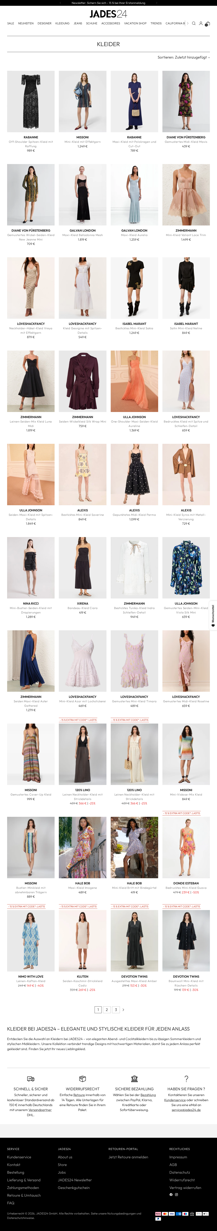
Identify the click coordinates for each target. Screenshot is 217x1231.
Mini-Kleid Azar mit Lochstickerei (82, 701)
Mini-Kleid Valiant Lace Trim (186, 235)
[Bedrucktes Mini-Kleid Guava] (186, 847)
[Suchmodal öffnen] (193, 23)
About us (65, 1157)
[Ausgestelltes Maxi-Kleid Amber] (134, 940)
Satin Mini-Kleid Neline (186, 328)
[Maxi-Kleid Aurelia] (134, 194)
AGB (173, 1164)
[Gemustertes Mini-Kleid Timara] (134, 661)
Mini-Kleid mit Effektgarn (83, 141)
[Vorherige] (60, 3)
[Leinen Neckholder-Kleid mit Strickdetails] (82, 754)
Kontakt (13, 1164)
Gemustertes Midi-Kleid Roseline (186, 701)
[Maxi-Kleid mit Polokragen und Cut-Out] (134, 101)
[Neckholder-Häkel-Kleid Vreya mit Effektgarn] (31, 288)
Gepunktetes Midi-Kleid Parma (134, 514)
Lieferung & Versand (24, 1180)
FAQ (10, 1203)
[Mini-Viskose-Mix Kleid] (186, 754)
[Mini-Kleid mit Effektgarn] (82, 101)
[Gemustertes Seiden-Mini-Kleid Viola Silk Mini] (186, 567)
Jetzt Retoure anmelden (128, 1157)
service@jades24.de (186, 1110)
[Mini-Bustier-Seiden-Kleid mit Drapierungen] (31, 567)
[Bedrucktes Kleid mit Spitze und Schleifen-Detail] (186, 381)
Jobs (62, 1172)
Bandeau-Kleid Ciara (82, 608)
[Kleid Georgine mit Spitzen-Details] (82, 288)
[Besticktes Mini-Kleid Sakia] (134, 288)
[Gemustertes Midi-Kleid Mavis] (186, 101)
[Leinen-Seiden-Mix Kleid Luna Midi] (31, 381)
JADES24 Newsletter (75, 1180)
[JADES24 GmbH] (108, 14)
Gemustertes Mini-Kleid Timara (134, 701)
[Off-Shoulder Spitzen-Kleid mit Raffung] (31, 101)
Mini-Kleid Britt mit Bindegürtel (134, 887)
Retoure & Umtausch (24, 1195)
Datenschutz (179, 1172)
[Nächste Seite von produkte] (123, 1009)
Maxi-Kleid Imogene (82, 887)
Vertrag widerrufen (185, 1187)
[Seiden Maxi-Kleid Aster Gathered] (31, 661)
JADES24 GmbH (46, 1213)
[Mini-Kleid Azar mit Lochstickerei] (82, 661)
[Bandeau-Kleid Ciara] (82, 567)
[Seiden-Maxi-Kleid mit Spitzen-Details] (31, 474)
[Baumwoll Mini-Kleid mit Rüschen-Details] (186, 940)
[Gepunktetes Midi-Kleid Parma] (134, 474)
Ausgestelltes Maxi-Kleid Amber (134, 981)
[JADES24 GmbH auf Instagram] (177, 1195)
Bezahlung (148, 1095)
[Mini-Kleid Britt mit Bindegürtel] (134, 847)
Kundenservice (175, 1100)
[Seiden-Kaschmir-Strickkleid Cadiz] (82, 940)
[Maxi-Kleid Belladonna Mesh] (82, 194)
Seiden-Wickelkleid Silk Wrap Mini (82, 421)
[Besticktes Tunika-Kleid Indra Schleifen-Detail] (134, 567)
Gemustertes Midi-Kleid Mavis (186, 141)
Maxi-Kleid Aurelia (134, 235)
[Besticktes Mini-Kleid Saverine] (82, 474)
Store (62, 1164)
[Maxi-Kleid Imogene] (82, 847)
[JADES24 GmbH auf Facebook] (171, 1195)
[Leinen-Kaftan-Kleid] (31, 940)
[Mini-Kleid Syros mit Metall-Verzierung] (186, 474)
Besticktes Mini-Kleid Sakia (134, 328)
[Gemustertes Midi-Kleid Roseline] (186, 661)
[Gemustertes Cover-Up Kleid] (31, 754)
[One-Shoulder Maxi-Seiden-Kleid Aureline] (134, 381)
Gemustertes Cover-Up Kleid (31, 794)
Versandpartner (40, 1110)
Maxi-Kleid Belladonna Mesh (82, 235)
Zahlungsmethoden (23, 1187)
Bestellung (15, 1172)
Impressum (178, 1157)
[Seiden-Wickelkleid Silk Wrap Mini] (82, 381)
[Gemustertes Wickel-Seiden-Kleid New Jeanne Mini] (31, 194)
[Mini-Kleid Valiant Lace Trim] (186, 194)
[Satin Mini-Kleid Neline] (186, 288)
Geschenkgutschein (74, 1187)
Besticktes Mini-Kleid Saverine (82, 514)
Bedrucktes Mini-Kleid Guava (186, 887)
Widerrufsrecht (182, 1180)
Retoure (79, 1095)
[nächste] (156, 3)
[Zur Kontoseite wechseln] (201, 23)
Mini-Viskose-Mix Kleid (186, 794)
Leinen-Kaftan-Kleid (30, 981)
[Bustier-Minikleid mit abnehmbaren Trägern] (31, 847)
